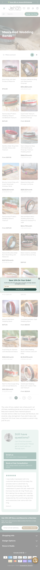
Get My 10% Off (20, 289)
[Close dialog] (39, 278)
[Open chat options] (35, 560)
